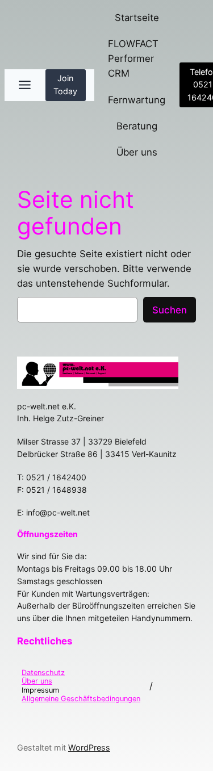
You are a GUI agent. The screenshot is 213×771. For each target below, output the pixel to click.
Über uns (136, 152)
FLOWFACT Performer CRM (133, 58)
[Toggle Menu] (24, 85)
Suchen (169, 310)
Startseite (137, 17)
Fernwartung (136, 100)
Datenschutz (43, 672)
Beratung (136, 126)
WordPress (89, 747)
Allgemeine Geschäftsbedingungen (81, 698)
